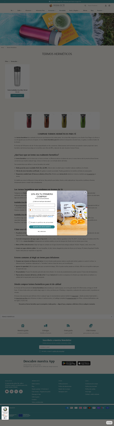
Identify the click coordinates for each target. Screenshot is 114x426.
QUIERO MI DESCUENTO (42, 227)
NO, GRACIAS (42, 231)
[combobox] (31, 209)
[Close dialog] (85, 192)
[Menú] (8, 407)
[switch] (5, 418)
